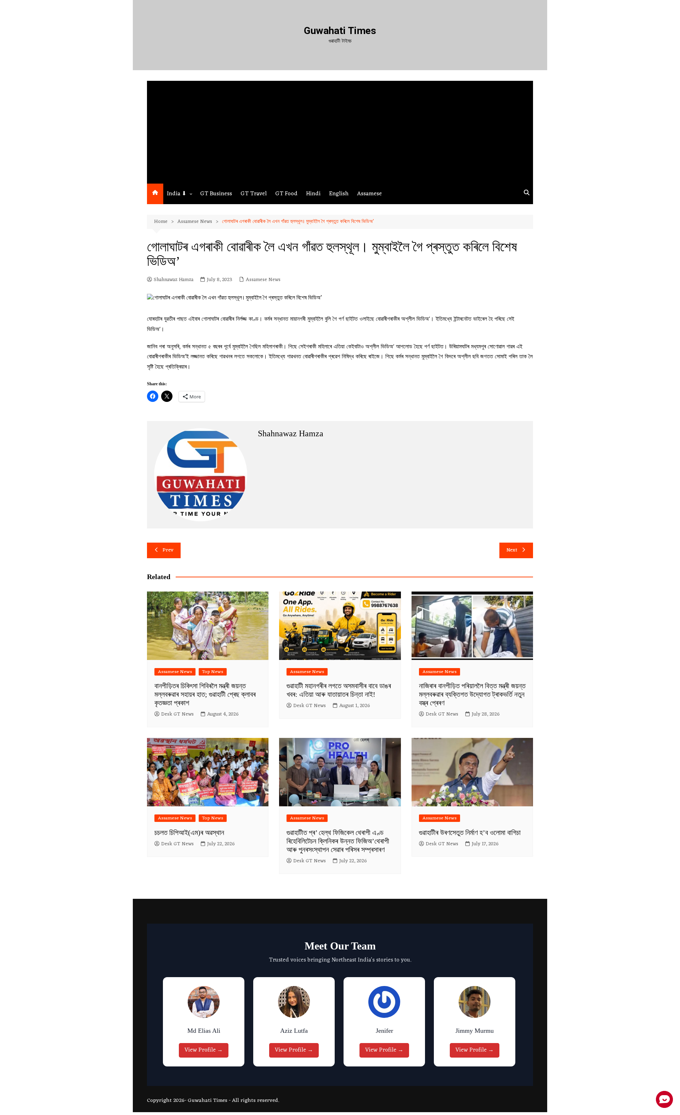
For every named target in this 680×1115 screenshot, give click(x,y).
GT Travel (253, 194)
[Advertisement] (340, 130)
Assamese (369, 194)
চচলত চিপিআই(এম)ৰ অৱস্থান (189, 832)
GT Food (286, 194)
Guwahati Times (340, 31)
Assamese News (263, 280)
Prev (168, 550)
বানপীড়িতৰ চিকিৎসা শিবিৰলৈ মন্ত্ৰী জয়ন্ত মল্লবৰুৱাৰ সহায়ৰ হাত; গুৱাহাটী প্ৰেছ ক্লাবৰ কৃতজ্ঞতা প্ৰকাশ (205, 694)
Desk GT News (177, 714)
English (338, 194)
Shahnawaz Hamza (173, 280)
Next (511, 550)
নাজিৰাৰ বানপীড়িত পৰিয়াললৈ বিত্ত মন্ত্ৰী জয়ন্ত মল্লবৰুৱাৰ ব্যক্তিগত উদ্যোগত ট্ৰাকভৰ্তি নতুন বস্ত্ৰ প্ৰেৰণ (472, 694)
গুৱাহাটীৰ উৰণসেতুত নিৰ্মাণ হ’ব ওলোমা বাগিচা (470, 832)
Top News (212, 672)
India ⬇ (176, 194)
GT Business (216, 194)
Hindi (313, 194)
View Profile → (205, 1050)
